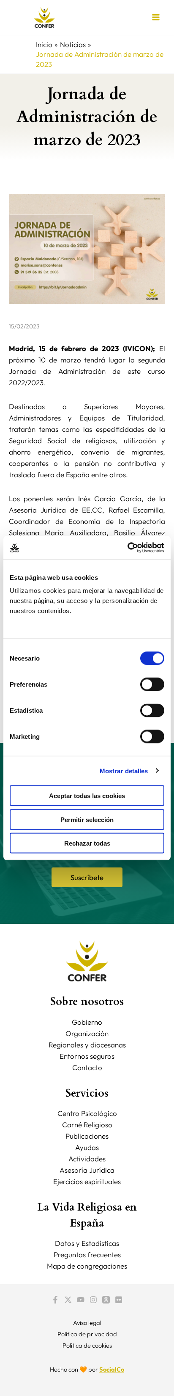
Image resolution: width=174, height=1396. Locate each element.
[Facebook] (55, 1299)
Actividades (87, 1158)
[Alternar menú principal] (156, 17)
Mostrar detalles (124, 770)
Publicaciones (87, 1136)
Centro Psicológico (87, 1113)
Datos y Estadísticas (87, 1243)
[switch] (152, 684)
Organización (87, 1033)
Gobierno (87, 1022)
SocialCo (111, 1369)
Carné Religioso (87, 1124)
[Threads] (106, 1299)
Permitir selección (87, 819)
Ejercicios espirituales (87, 1181)
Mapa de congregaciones (87, 1265)
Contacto (87, 1067)
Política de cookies (87, 1345)
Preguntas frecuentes (87, 1254)
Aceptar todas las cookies (87, 795)
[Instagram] (93, 1299)
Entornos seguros (87, 1056)
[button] (87, 877)
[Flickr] (118, 1299)
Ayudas (87, 1147)
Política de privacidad (87, 1334)
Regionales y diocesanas (87, 1044)
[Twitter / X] (68, 1299)
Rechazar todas (87, 843)
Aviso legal (87, 1323)
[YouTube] (80, 1299)
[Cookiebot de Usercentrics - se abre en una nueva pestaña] (127, 547)
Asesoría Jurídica (87, 1170)
